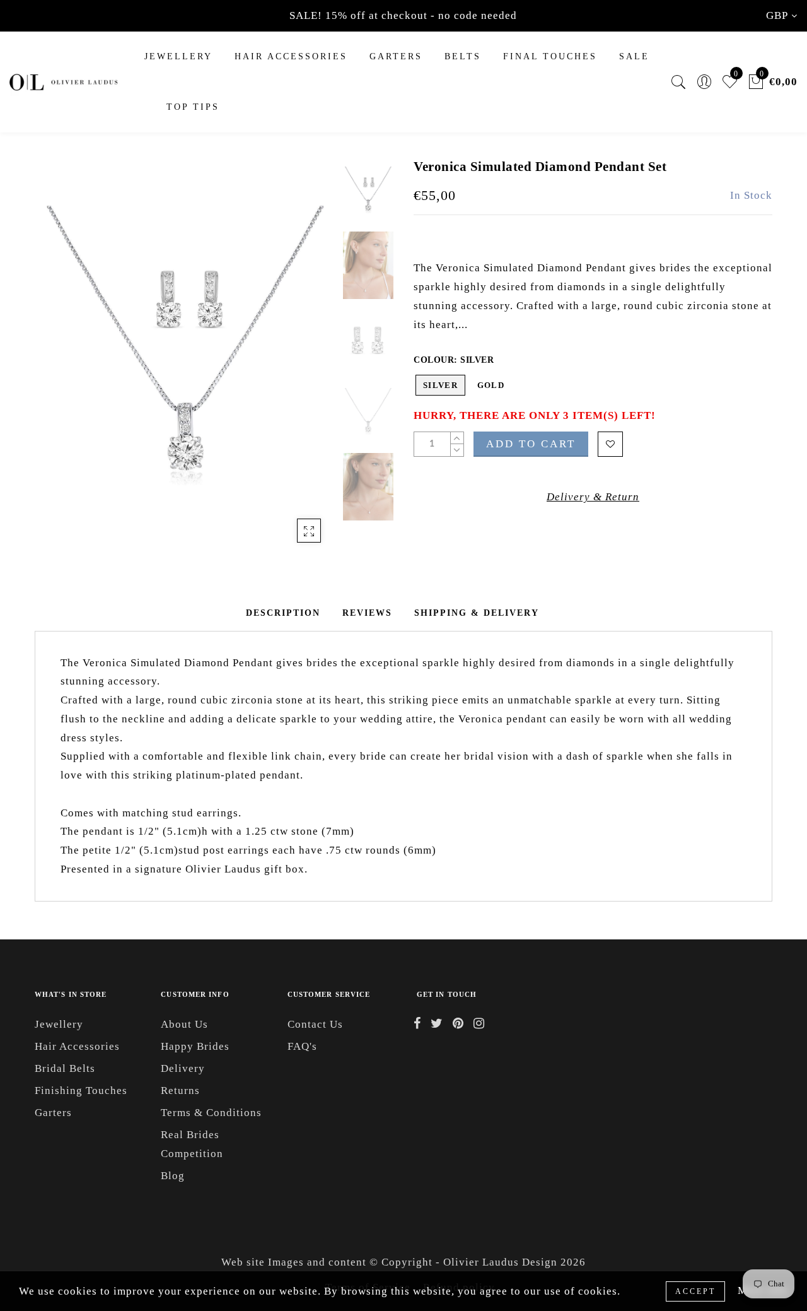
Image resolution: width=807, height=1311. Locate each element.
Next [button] (297, 363)
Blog (173, 1176)
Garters (53, 1113)
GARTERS (395, 56)
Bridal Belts (65, 1068)
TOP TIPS (192, 107)
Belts (462, 56)
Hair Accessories (291, 56)
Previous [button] (57, 363)
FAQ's (302, 1046)
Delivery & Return (593, 497)
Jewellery (178, 56)
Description (283, 613)
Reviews (367, 613)
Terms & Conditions (211, 1113)
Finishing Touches (81, 1090)
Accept (695, 1291)
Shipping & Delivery (476, 613)
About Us (184, 1024)
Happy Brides (195, 1046)
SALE (634, 56)
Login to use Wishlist (610, 444)
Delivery (183, 1068)
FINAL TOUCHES (550, 56)
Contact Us (315, 1024)
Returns (180, 1090)
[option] (186, 356)
